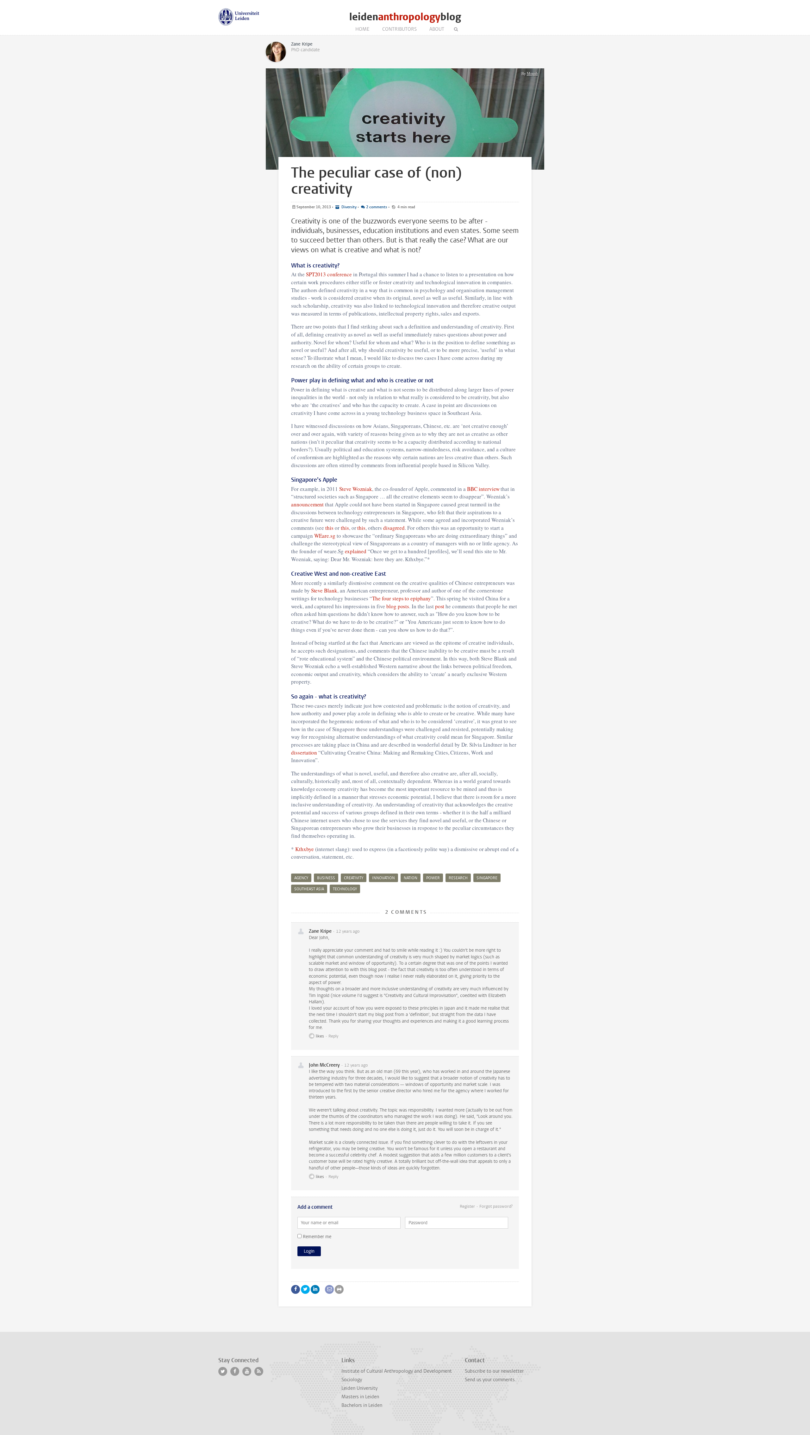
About (436, 29)
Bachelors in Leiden (361, 1405)
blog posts (397, 606)
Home (362, 29)
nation (410, 877)
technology (345, 889)
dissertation (304, 752)
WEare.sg (325, 535)
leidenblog (405, 17)
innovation (383, 877)
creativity (353, 877)
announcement (308, 504)
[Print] (339, 1289)
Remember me (316, 1237)
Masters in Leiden (360, 1397)
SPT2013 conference (329, 274)
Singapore (487, 877)
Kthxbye (304, 849)
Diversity (348, 207)
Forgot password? (496, 1206)
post (440, 606)
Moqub (532, 74)
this (329, 527)
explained (356, 551)
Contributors (399, 29)
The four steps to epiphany (401, 598)
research (458, 877)
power (433, 877)
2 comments (376, 207)
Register (467, 1206)
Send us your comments (490, 1379)
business (326, 877)
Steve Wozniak (355, 488)
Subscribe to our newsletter (494, 1371)
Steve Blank (324, 590)
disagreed (394, 527)
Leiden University (359, 1388)
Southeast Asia (309, 889)
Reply (333, 1036)
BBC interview (483, 488)
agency (301, 877)
